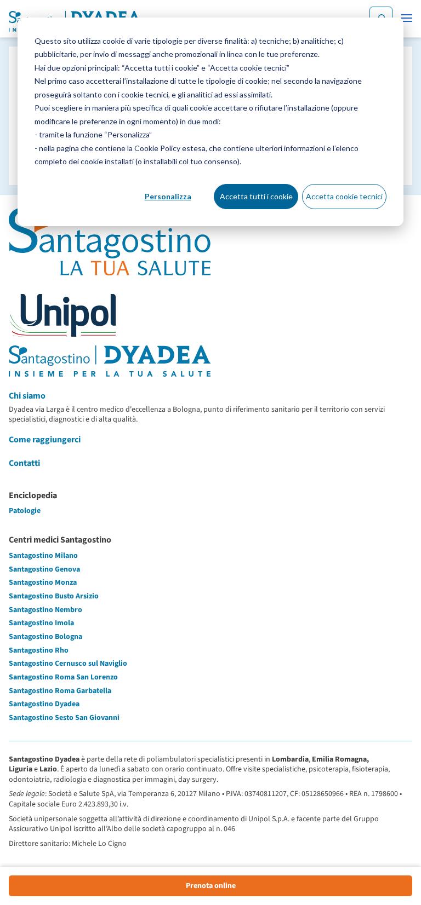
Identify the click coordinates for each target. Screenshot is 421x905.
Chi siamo (27, 396)
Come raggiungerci (45, 440)
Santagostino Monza (43, 582)
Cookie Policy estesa (170, 148)
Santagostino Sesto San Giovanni (64, 717)
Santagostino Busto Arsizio (54, 596)
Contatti (24, 463)
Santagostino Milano (43, 555)
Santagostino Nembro (45, 609)
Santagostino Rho (39, 650)
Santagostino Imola (41, 623)
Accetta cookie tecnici (344, 196)
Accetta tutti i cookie (256, 196)
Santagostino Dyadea (44, 704)
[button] (406, 18)
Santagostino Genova (44, 569)
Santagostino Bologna (45, 636)
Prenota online (211, 885)
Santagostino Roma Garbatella (60, 690)
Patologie (25, 510)
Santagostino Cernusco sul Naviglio (68, 663)
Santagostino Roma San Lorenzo (63, 677)
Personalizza (168, 196)
